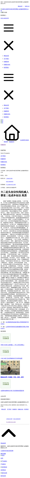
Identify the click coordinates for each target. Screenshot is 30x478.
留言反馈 (3, 475)
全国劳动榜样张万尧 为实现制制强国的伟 (12, 390)
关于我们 (3, 156)
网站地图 (3, 453)
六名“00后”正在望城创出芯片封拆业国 (11, 358)
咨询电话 (3, 470)
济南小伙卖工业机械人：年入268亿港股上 (12, 344)
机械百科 (11, 141)
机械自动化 (4, 161)
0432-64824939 (5, 18)
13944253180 (9, 178)
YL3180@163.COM (11, 422)
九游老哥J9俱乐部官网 (7, 450)
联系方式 (27, 6)
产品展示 (3, 464)
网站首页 (20, 6)
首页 (2, 458)
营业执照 (3, 443)
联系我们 (3, 164)
